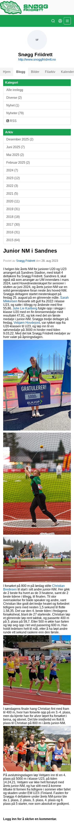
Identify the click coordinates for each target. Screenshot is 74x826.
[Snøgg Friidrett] (37, 7)
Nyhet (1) (12, 105)
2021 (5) (12, 193)
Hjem (6, 71)
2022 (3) (12, 185)
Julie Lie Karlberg (25, 308)
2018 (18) (13, 216)
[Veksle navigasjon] (67, 20)
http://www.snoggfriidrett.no (37, 59)
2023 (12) (13, 178)
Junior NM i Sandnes (30, 251)
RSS (13, 121)
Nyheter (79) (15, 113)
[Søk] (53, 20)
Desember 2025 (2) (19, 139)
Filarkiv (50, 71)
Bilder (35, 71)
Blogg (20, 71)
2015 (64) (13, 240)
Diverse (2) (14, 97)
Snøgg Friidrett (25, 260)
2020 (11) (13, 201)
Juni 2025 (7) (15, 147)
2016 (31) (13, 232)
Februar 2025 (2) (18, 162)
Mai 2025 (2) (15, 155)
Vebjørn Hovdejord (27, 322)
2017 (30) (13, 224)
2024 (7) (12, 170)
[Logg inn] (60, 20)
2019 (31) (13, 209)
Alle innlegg (14, 90)
